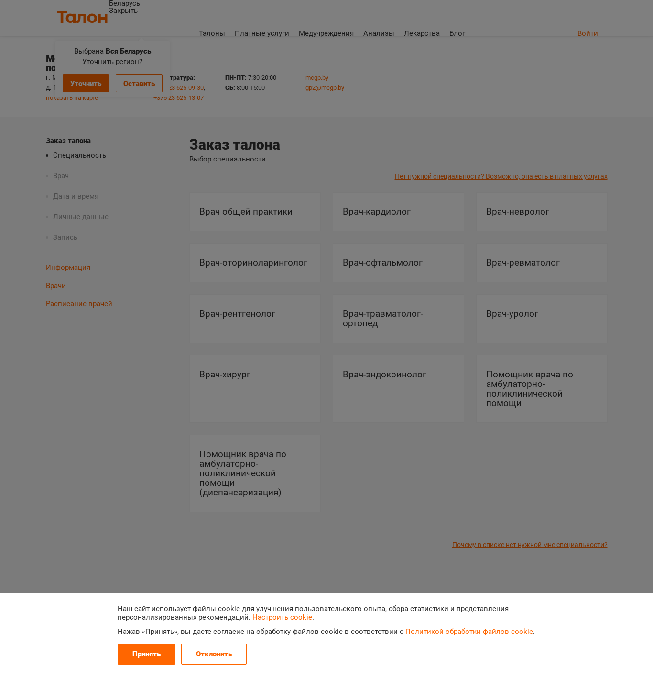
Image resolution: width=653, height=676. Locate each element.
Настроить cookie (282, 617)
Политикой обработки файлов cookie (469, 631)
